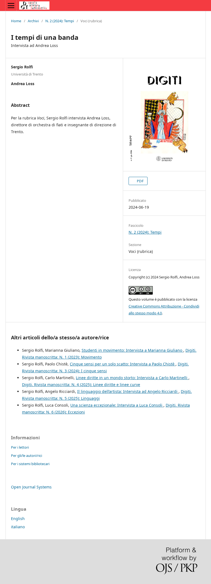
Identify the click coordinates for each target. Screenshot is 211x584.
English (18, 518)
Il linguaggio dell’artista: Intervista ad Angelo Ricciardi (128, 391)
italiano (18, 526)
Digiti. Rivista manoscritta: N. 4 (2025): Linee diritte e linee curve (81, 384)
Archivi (33, 20)
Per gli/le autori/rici (26, 455)
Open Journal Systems (31, 487)
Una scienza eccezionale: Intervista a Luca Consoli (116, 405)
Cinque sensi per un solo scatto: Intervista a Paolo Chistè (123, 364)
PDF (140, 180)
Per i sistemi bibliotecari (30, 463)
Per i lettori (20, 447)
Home (16, 20)
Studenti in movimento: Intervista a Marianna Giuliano (132, 350)
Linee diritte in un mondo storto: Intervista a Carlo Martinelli (132, 377)
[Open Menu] (10, 5)
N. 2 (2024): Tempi (59, 20)
